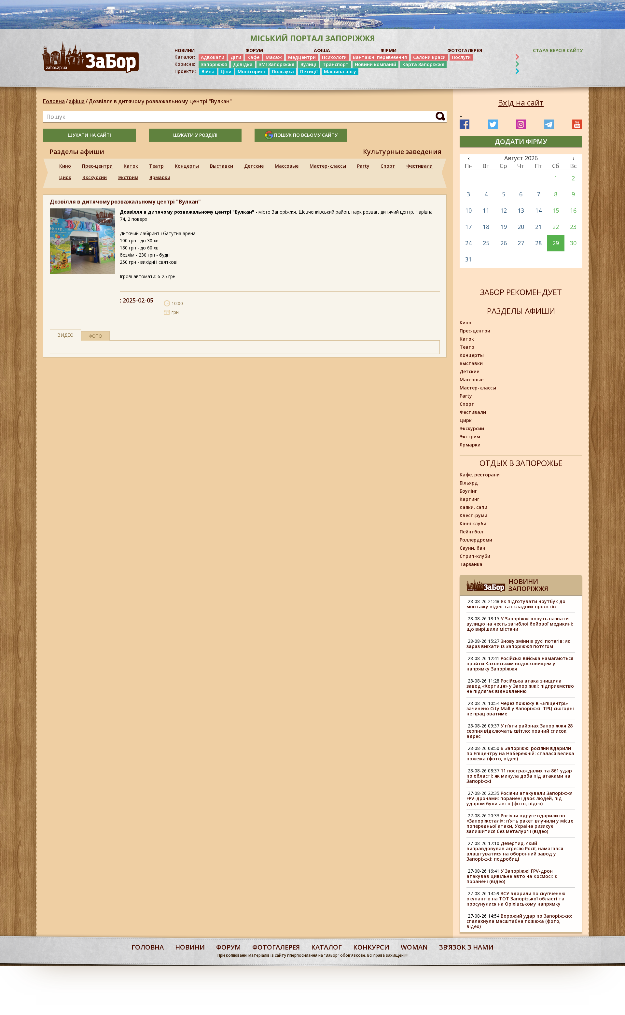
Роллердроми (476, 540)
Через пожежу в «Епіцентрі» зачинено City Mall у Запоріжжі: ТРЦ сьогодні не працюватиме (520, 708)
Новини (190, 947)
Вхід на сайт (521, 102)
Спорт (388, 166)
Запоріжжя (214, 64)
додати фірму (521, 141)
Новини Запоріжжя (528, 585)
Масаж (274, 57)
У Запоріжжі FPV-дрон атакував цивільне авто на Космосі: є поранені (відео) (511, 876)
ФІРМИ (388, 50)
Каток (131, 166)
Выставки (221, 166)
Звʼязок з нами (466, 947)
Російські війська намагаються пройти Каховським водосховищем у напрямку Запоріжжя (519, 663)
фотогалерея (276, 947)
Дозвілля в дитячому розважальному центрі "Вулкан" (160, 101)
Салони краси (429, 57)
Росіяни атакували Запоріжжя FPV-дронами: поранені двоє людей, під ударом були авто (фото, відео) (519, 798)
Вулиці (308, 64)
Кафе (253, 57)
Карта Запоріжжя (423, 64)
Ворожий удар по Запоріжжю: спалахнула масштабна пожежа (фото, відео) (519, 921)
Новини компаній (375, 64)
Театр (156, 166)
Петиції (309, 71)
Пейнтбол (471, 532)
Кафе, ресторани (480, 475)
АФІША (322, 50)
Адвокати (212, 57)
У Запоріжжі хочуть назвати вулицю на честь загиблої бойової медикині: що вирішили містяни (519, 623)
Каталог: (184, 57)
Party (363, 166)
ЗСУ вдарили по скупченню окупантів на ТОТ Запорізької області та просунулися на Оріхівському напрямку (515, 898)
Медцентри (302, 57)
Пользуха (283, 71)
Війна (208, 71)
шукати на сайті (89, 135)
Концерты (187, 166)
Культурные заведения (402, 151)
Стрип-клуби (475, 556)
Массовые (287, 166)
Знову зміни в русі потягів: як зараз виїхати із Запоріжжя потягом (518, 643)
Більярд (469, 483)
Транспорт (336, 64)
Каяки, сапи (473, 507)
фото (95, 336)
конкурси (371, 947)
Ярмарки (159, 177)
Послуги (461, 57)
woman (414, 947)
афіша (77, 101)
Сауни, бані (473, 548)
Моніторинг (252, 71)
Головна (54, 101)
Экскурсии (94, 177)
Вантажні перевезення (380, 57)
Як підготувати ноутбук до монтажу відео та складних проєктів (515, 604)
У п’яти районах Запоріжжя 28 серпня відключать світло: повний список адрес (519, 731)
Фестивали (419, 166)
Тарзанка (471, 564)
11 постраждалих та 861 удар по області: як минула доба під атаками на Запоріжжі (519, 776)
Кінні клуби (473, 523)
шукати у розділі (195, 135)
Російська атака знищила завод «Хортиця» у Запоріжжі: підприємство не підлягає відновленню (520, 686)
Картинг (469, 499)
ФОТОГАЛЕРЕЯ (464, 50)
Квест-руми (473, 515)
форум (228, 947)
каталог (326, 947)
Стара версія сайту (558, 50)
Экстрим (128, 177)
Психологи (334, 57)
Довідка (243, 64)
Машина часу (340, 71)
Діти (235, 57)
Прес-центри (97, 166)
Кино (65, 166)
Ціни (226, 71)
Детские (254, 166)
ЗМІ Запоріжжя (276, 64)
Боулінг (468, 491)
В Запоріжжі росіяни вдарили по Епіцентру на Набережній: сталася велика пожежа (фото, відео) (520, 753)
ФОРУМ (254, 50)
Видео (65, 335)
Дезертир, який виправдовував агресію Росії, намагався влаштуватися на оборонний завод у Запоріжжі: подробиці (514, 851)
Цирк (65, 177)
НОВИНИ (184, 50)
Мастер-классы (328, 166)
